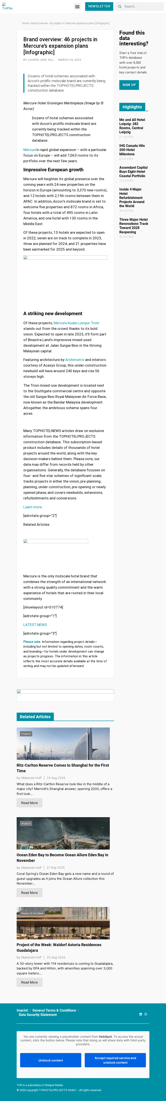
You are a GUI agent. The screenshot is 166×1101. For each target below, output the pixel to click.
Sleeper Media (54, 1085)
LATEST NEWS (35, 625)
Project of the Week (32, 913)
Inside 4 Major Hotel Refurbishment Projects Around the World (131, 197)
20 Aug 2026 (56, 957)
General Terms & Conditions (54, 1010)
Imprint (22, 1010)
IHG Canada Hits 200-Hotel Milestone (132, 150)
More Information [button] (83, 1072)
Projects (26, 733)
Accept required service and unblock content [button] (115, 1060)
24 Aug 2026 (56, 777)
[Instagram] (145, 1014)
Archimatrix (74, 359)
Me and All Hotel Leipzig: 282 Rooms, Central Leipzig (132, 126)
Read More (29, 803)
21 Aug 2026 (56, 867)
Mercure (30, 150)
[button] (77, 6)
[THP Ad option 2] (65, 695)
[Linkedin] (140, 1014)
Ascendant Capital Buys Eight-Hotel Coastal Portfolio (133, 171)
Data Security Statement (38, 1015)
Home (25, 23)
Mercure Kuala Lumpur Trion (76, 323)
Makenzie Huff (31, 777)
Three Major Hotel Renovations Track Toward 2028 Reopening (133, 226)
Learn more (32, 507)
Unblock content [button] (50, 1060)
